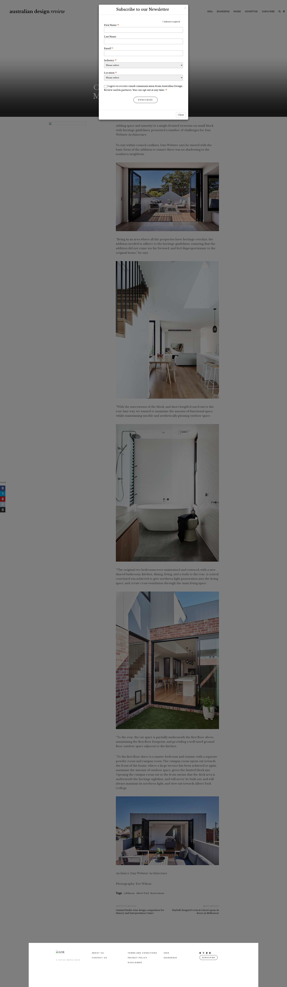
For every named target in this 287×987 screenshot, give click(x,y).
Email (108, 48)
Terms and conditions (142, 953)
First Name (111, 25)
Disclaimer (135, 962)
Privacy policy (137, 958)
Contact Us (99, 958)
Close (181, 114)
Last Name (110, 36)
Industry (110, 60)
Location (110, 72)
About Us (98, 953)
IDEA (166, 953)
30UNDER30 (170, 958)
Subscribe (145, 100)
